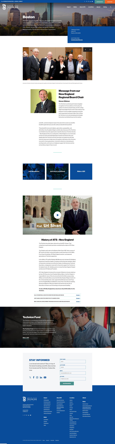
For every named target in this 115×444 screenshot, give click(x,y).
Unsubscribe (52, 440)
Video (45, 425)
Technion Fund (85, 403)
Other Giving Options (87, 416)
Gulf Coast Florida (73, 411)
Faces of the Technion (61, 402)
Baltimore (71, 403)
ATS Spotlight (46, 400)
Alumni (98, 7)
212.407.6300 (25, 410)
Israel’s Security (47, 409)
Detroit (71, 409)
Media (75, 7)
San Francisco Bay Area (74, 431)
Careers (58, 412)
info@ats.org (25, 411)
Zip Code (62, 376)
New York (71, 417)
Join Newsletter (99, 1)
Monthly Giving (85, 410)
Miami (71, 415)
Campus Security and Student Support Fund (87, 408)
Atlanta (71, 400)
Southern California (73, 435)
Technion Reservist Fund (87, 405)
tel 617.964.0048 (75, 38)
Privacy (44, 440)
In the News (46, 419)
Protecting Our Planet (48, 411)
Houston (71, 413)
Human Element (47, 407)
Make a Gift (26, 337)
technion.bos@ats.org (77, 40)
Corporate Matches (86, 414)
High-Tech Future (47, 405)
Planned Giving (85, 412)
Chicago (71, 407)
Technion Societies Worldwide (60, 408)
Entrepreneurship (47, 402)
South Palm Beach (73, 433)
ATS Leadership (60, 403)
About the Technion (60, 400)
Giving (105, 7)
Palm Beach (72, 425)
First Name (62, 359)
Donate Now (109, 1)
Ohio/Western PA (73, 421)
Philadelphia (72, 427)
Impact (69, 7)
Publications (46, 423)
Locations (91, 7)
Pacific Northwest (73, 423)
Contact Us (47, 440)
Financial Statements (61, 410)
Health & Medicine (47, 403)
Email (61, 370)
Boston (71, 405)
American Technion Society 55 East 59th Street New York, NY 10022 (28, 406)
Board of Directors (60, 405)
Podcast (45, 421)
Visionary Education (47, 413)
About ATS (82, 7)
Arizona (71, 402)
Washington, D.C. (73, 437)
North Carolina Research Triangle (74, 419)
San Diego (71, 429)
